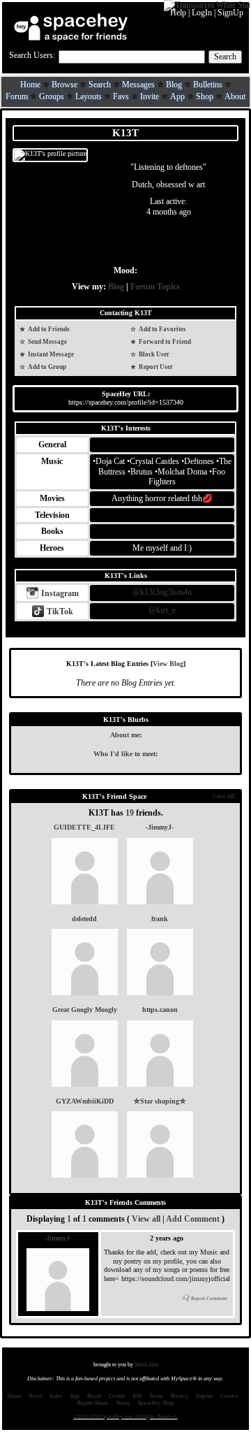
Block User (153, 354)
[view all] (224, 796)
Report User (155, 366)
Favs (121, 96)
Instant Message (50, 354)
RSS (137, 1396)
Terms (156, 1396)
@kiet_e (162, 610)
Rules (56, 1396)
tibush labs (146, 1364)
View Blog (168, 663)
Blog (174, 84)
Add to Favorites (161, 329)
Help (178, 12)
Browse (64, 84)
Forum (17, 96)
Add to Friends (48, 329)
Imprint (204, 1396)
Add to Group (46, 366)
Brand (94, 1396)
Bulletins (207, 84)
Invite (149, 96)
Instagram (59, 593)
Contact (229, 1396)
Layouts (88, 96)
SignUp (230, 12)
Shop (204, 96)
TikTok (59, 611)
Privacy (179, 1396)
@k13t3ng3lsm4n (162, 592)
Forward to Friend (164, 341)
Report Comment (208, 1298)
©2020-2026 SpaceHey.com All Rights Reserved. (126, 1416)
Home (30, 84)
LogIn (202, 12)
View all (146, 1219)
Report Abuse (93, 1403)
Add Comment (193, 1219)
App (177, 96)
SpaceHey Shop (155, 1403)
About (235, 96)
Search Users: (32, 55)
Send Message (46, 341)
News (35, 1396)
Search (225, 57)
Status (123, 1403)
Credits (117, 1396)
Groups (51, 96)
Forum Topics (155, 286)
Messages (138, 84)
